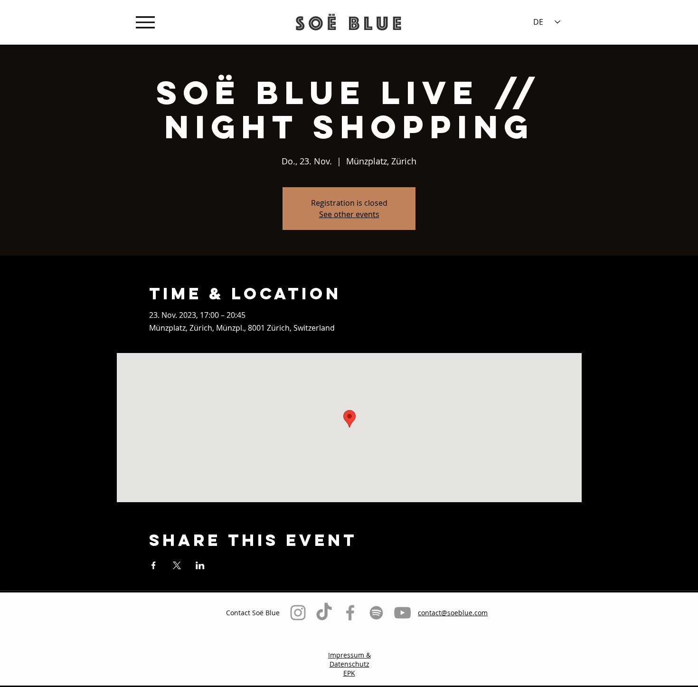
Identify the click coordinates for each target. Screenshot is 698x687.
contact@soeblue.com (453, 612)
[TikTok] (324, 612)
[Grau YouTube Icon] (402, 612)
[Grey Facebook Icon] (350, 612)
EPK (349, 672)
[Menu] (145, 22)
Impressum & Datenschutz (349, 659)
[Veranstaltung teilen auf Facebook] (153, 565)
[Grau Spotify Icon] (376, 612)
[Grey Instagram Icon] (298, 612)
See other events (349, 214)
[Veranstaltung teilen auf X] (176, 565)
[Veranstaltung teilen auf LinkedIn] (200, 565)
